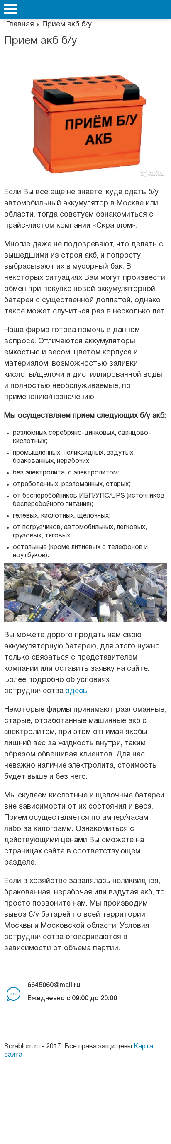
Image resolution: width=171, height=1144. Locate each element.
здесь (76, 691)
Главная (20, 24)
